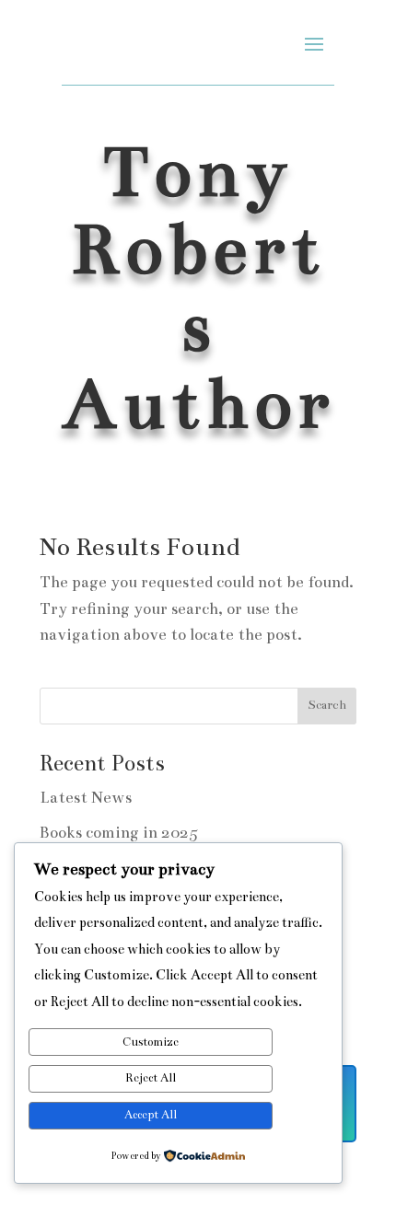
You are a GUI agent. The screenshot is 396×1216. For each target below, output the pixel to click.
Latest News (86, 797)
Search (327, 705)
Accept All (150, 1114)
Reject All (150, 1077)
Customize (150, 1042)
